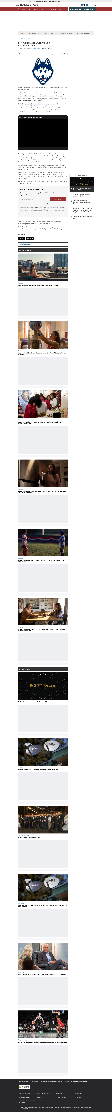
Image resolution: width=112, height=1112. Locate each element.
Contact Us (78, 1097)
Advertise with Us (61, 1097)
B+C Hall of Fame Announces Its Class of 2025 (82, 195)
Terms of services (39, 207)
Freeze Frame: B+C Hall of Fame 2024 (83, 217)
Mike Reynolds (24, 48)
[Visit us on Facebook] (82, 5)
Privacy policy (59, 1093)
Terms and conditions (25, 1093)
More (61, 9)
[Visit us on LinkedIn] (87, 5)
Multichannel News (54, 1)
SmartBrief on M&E (34, 33)
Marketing (21, 38)
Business (36, 9)
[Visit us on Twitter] (84, 5)
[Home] (18, 9)
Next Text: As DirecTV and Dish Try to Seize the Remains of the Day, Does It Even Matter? (82, 210)
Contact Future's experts (44, 1093)
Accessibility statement (25, 1097)
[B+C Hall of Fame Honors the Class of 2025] (82, 184)
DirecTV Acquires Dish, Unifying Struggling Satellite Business (81, 202)
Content (28, 38)
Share (22, 53)
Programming (52, 9)
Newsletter (64, 53)
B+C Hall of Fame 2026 (83, 33)
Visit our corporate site (80, 1081)
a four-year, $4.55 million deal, (48, 154)
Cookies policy (78, 1093)
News (23, 9)
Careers (39, 1097)
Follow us (56, 53)
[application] (43, 133)
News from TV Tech (49, 33)
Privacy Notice (23, 209)
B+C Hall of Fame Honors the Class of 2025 (82, 189)
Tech (29, 9)
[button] (93, 5)
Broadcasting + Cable (40, 1)
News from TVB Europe (66, 33)
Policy (43, 9)
